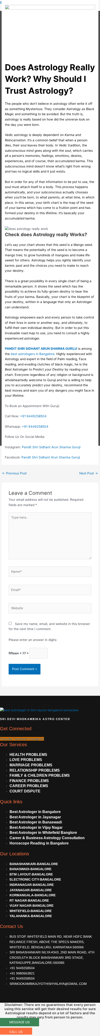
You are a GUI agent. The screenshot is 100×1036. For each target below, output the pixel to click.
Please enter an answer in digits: (33, 640)
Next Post (88, 473)
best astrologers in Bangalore (32, 354)
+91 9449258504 (33, 416)
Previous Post (14, 473)
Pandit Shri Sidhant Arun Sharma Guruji (51, 447)
